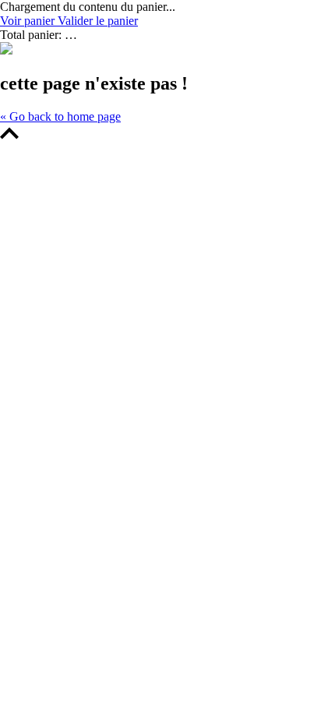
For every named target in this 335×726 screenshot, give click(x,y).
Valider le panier (98, 20)
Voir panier (29, 20)
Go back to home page (60, 116)
